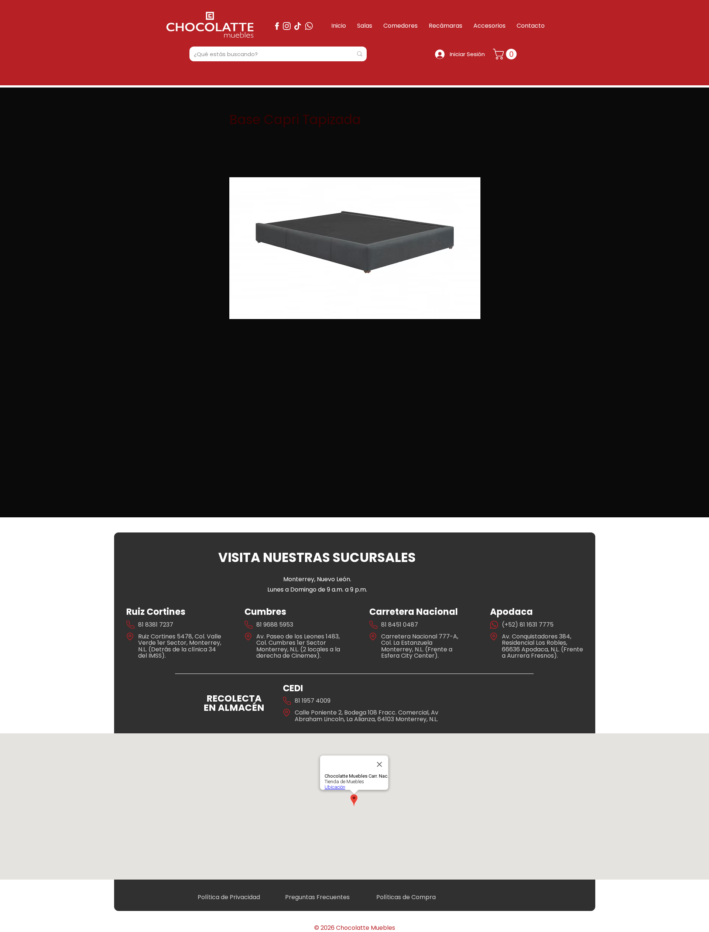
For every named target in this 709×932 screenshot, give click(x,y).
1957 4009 (316, 700)
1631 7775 (540, 624)
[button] (506, 54)
